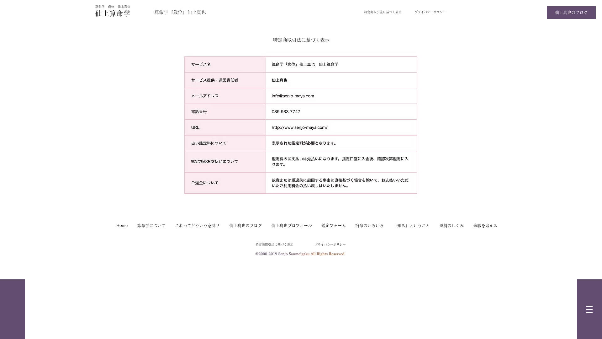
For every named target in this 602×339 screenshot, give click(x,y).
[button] (589, 309)
